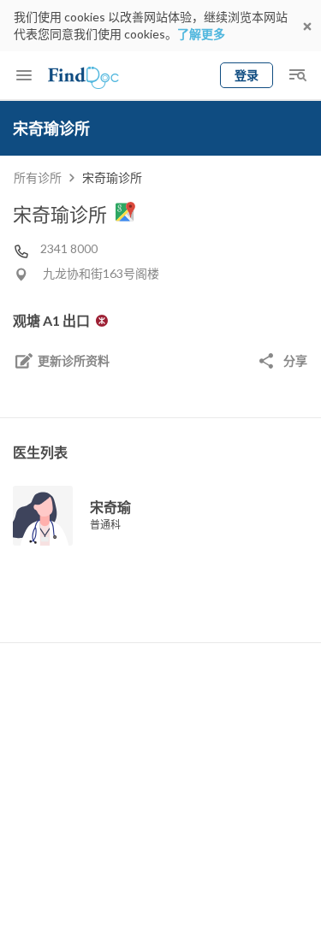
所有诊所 (38, 177)
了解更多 (201, 34)
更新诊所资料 (74, 360)
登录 (247, 75)
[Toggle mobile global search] (297, 75)
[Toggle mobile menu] (24, 75)
